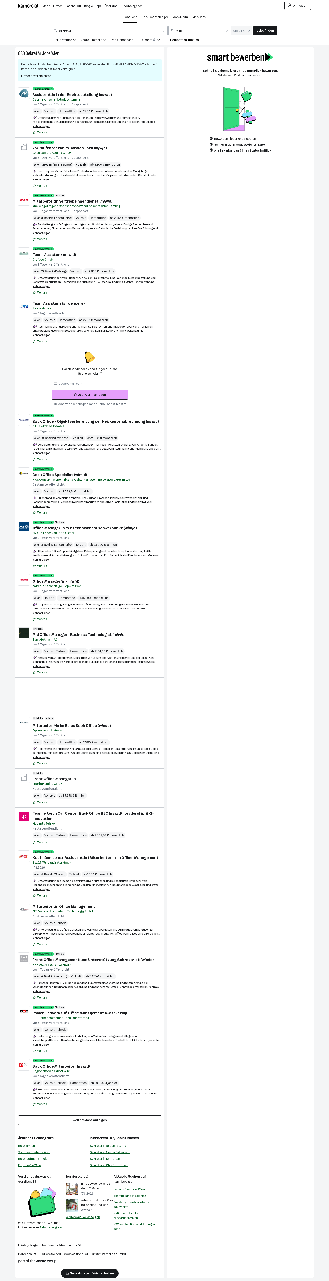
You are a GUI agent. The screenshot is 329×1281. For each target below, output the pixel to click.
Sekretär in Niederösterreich (110, 1152)
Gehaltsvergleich (51, 1227)
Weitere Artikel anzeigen (83, 1217)
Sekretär (33, 53)
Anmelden (300, 5)
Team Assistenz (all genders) (59, 303)
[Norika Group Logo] (37, 1261)
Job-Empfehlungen (155, 17)
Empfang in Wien (29, 1165)
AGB (79, 1245)
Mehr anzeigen (41, 126)
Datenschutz (27, 1254)
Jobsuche (130, 17)
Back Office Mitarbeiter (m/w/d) (61, 1066)
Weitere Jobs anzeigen (90, 1120)
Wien (55, 53)
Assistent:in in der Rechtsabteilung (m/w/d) (72, 94)
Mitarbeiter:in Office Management (64, 906)
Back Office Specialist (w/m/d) (60, 474)
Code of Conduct (76, 1254)
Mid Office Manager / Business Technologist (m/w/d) (79, 634)
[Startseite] (30, 5)
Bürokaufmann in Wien (33, 1159)
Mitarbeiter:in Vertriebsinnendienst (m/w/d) (72, 201)
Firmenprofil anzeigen (36, 76)
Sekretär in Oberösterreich (109, 1165)
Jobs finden (265, 30)
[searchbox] (90, 383)
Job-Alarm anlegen (92, 394)
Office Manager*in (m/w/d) (56, 581)
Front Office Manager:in (54, 779)
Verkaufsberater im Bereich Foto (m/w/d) (70, 148)
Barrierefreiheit (50, 1254)
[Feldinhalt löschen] (164, 30)
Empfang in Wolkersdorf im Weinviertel (132, 1204)
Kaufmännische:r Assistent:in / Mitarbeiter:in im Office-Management (96, 857)
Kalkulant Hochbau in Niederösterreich (128, 1216)
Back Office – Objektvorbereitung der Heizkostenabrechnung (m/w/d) (96, 421)
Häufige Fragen (28, 1245)
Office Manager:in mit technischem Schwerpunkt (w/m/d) (85, 528)
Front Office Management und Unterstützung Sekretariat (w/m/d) (93, 959)
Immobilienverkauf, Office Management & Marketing (80, 1013)
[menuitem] (67, 40)
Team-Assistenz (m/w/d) (54, 254)
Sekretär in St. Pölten (105, 1159)
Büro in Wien (26, 1146)
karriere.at (123, 1182)
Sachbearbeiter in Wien (34, 1152)
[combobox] (110, 30)
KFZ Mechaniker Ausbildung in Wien (134, 1227)
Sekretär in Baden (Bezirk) (108, 1146)
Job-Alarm (180, 17)
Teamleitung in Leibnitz (130, 1196)
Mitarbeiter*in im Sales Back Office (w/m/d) (72, 725)
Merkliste (199, 17)
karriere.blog (77, 1176)
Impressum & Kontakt (57, 1245)
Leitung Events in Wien (129, 1189)
